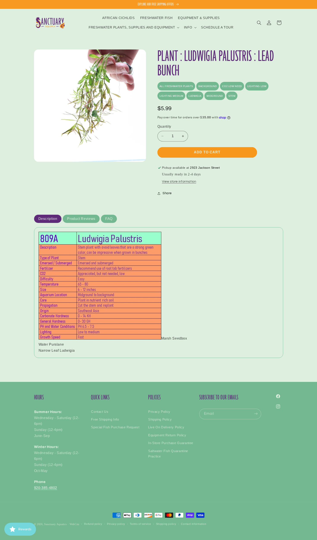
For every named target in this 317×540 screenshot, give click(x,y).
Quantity (164, 126)
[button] (133, 27)
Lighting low (257, 86)
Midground (215, 96)
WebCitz (74, 524)
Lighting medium (171, 96)
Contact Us (99, 411)
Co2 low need (232, 86)
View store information (179, 181)
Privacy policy (116, 524)
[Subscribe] (256, 413)
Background (207, 86)
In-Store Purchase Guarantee (170, 443)
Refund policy (93, 524)
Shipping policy (166, 524)
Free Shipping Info (105, 419)
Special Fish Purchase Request (115, 427)
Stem (231, 96)
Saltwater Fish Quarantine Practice (168, 453)
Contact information (193, 524)
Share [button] (167, 193)
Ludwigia (194, 96)
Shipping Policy (160, 419)
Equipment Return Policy (167, 435)
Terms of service (140, 524)
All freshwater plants (176, 86)
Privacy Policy (159, 411)
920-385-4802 (45, 487)
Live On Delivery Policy (166, 427)
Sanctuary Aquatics (55, 524)
